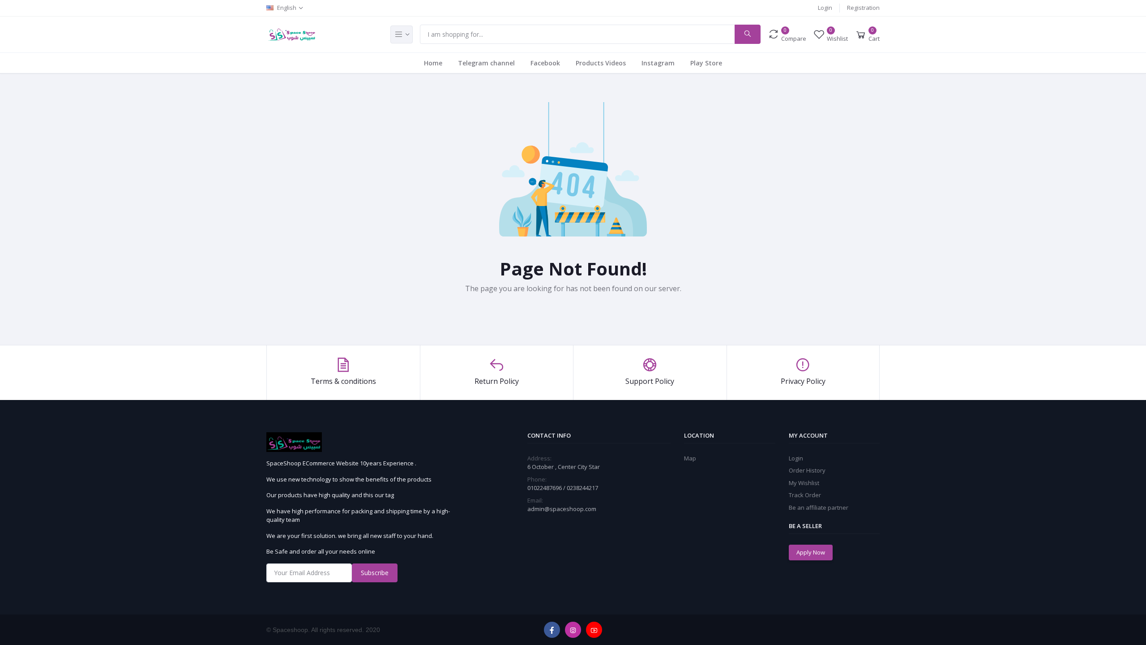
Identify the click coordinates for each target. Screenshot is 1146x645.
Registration (863, 8)
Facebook (545, 63)
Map (690, 458)
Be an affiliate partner (818, 507)
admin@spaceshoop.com (561, 509)
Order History (807, 470)
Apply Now (810, 552)
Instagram (658, 63)
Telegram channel (486, 63)
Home (433, 63)
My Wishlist (804, 483)
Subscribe (375, 572)
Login (825, 8)
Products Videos (601, 63)
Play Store (706, 63)
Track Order (805, 495)
